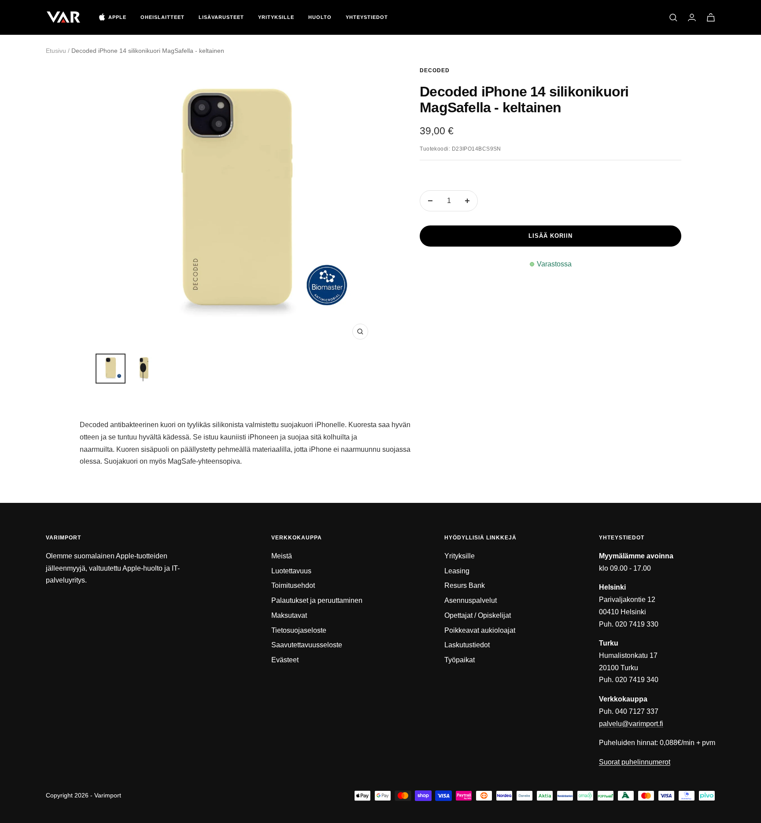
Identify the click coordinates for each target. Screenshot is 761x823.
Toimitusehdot (293, 585)
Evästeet (285, 660)
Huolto (320, 17)
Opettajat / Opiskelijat (477, 615)
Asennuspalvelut (470, 600)
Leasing (456, 571)
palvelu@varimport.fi (631, 723)
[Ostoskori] (710, 17)
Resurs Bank (464, 585)
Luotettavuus (291, 571)
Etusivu (56, 50)
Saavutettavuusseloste (306, 645)
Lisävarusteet (221, 17)
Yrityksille (276, 17)
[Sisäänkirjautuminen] (692, 17)
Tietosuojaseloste (298, 630)
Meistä (281, 556)
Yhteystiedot (367, 17)
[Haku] (673, 18)
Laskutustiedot (467, 645)
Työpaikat (459, 660)
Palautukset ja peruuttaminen (316, 600)
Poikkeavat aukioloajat (479, 630)
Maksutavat (289, 615)
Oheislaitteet (162, 17)
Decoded (435, 70)
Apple (117, 17)
